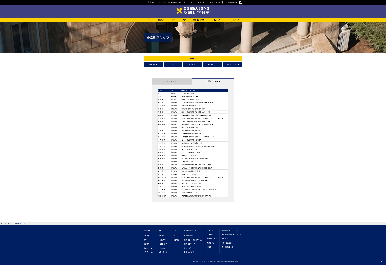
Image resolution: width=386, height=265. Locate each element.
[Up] (382, 261)
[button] (161, 20)
